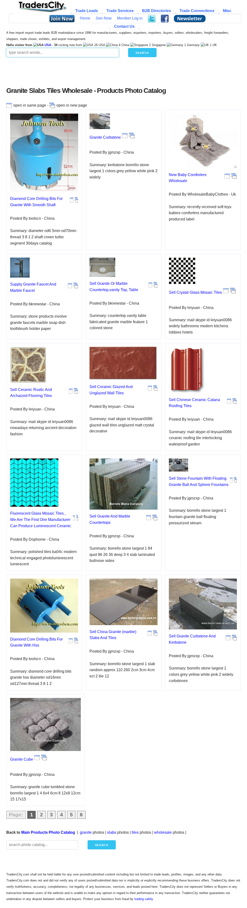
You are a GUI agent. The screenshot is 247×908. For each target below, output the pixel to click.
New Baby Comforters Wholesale (187, 178)
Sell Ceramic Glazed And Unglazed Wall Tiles (111, 390)
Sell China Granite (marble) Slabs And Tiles (112, 635)
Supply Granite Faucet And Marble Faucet (33, 287)
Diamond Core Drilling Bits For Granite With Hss (36, 642)
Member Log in (130, 18)
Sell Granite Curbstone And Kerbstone (192, 639)
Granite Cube (21, 759)
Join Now (104, 18)
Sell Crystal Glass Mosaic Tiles (195, 292)
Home (85, 18)
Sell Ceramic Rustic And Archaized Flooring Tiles (31, 393)
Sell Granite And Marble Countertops (109, 519)
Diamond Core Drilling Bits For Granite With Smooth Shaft (36, 202)
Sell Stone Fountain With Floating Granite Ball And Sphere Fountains (198, 481)
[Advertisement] (123, 74)
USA (48, 45)
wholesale (163, 832)
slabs (111, 832)
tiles (135, 832)
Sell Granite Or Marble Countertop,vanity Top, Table (113, 286)
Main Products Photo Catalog (48, 832)
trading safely (143, 899)
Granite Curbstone (105, 137)
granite (86, 832)
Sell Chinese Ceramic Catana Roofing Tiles (194, 403)
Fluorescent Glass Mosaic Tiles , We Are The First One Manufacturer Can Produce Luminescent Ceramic (40, 519)
